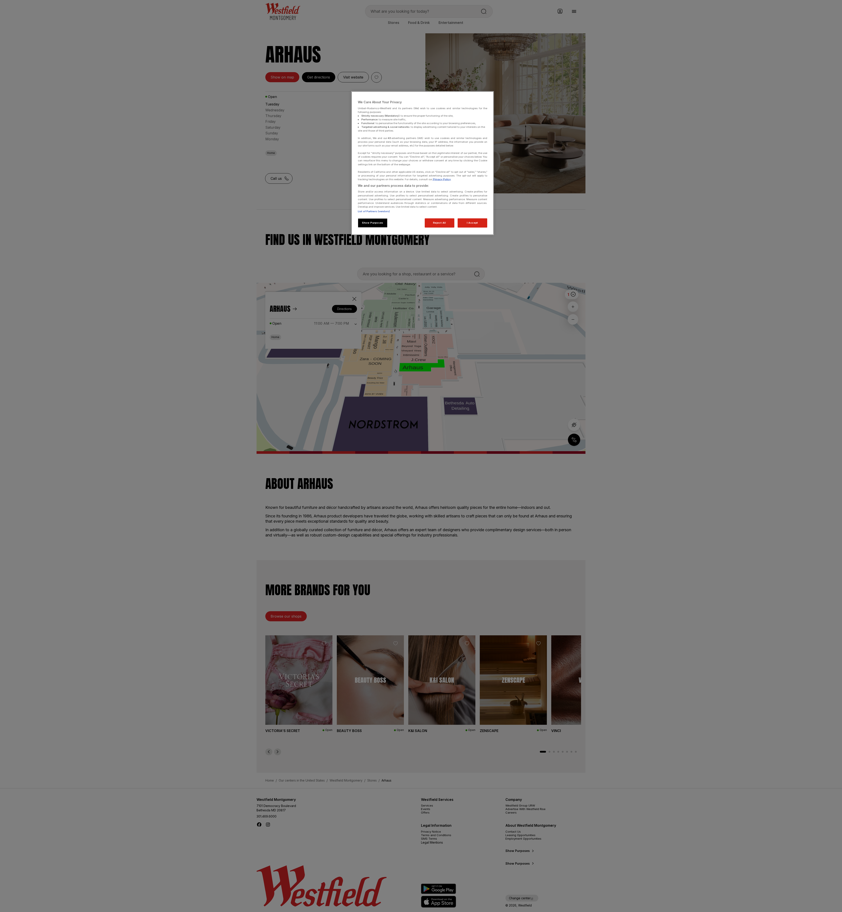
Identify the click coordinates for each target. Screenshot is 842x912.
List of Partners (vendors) (374, 211)
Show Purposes (372, 222)
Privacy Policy (441, 179)
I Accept (472, 222)
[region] (422, 163)
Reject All (439, 222)
